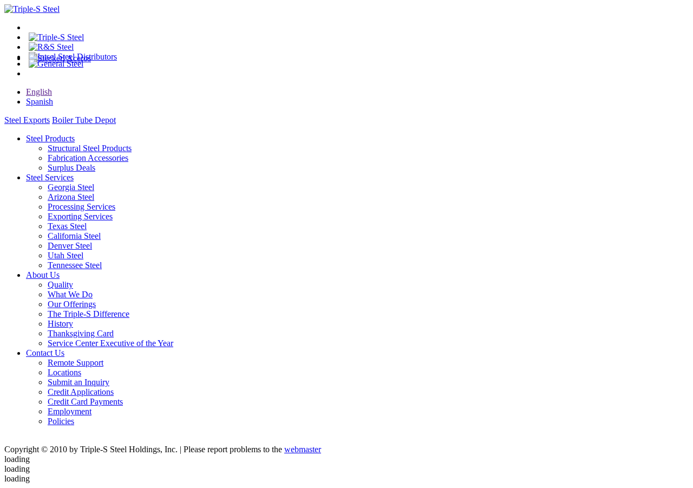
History (60, 323)
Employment (69, 411)
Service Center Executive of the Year (110, 343)
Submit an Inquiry (78, 382)
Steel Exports (27, 120)
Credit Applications (81, 391)
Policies (61, 421)
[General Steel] (56, 63)
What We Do (70, 294)
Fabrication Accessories (88, 157)
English (39, 91)
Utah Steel (65, 255)
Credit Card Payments (85, 401)
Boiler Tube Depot (84, 120)
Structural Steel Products (90, 148)
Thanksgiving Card (81, 333)
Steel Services (50, 177)
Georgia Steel (71, 187)
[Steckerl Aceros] (60, 58)
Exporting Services (80, 216)
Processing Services (81, 206)
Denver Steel (70, 245)
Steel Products (50, 138)
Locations (64, 372)
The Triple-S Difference (88, 313)
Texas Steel (67, 226)
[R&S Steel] (51, 46)
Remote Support (75, 362)
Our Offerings (72, 304)
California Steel (74, 235)
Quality (60, 284)
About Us (43, 274)
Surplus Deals (71, 167)
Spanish (39, 101)
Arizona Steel (71, 196)
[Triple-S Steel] (32, 9)
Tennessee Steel (75, 265)
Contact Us (45, 352)
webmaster (302, 449)
